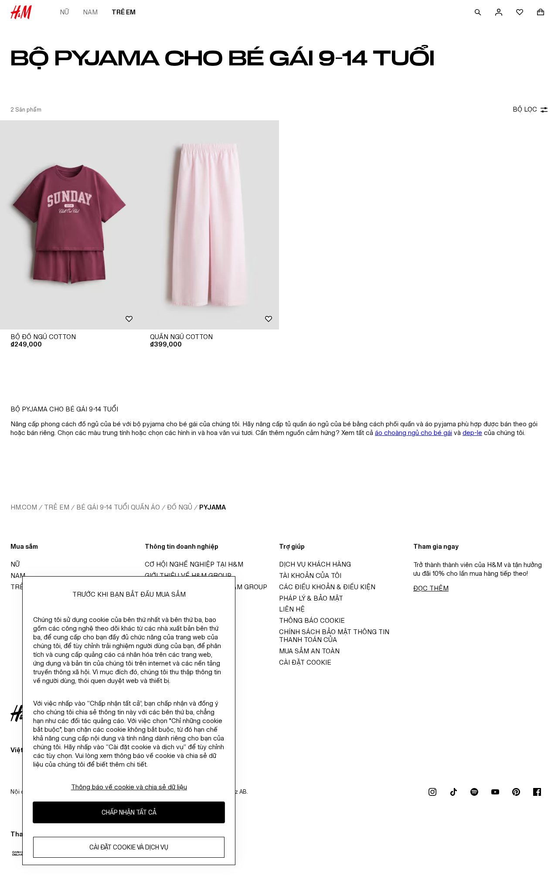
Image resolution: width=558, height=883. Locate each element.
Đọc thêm (431, 588)
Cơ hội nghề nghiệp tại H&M (194, 564)
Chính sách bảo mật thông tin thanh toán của (334, 635)
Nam (90, 12)
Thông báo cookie (312, 620)
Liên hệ (292, 609)
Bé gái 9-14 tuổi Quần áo (118, 507)
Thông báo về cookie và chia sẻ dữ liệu (129, 787)
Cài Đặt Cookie (305, 662)
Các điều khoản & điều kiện (327, 587)
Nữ (64, 12)
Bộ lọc (525, 109)
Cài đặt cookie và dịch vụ (128, 847)
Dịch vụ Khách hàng (315, 564)
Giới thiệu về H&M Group (188, 575)
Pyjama (212, 507)
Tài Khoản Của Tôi (310, 575)
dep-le (472, 432)
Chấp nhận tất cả (129, 812)
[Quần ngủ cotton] (209, 224)
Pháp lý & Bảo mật (311, 598)
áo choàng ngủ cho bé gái (413, 432)
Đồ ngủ (179, 507)
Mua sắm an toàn (309, 651)
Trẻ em (124, 12)
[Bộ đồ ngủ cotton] (70, 224)
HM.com (23, 507)
